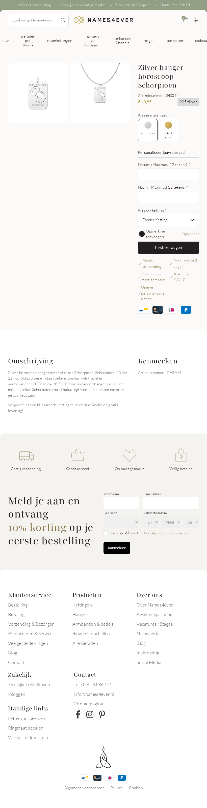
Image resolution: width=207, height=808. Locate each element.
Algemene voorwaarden (84, 787)
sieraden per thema (28, 40)
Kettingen (82, 605)
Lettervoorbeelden (26, 718)
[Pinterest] (102, 714)
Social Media (149, 662)
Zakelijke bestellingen (29, 684)
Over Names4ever (155, 605)
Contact (16, 662)
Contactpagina (88, 703)
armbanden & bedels (122, 40)
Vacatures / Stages (155, 624)
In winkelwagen (168, 247)
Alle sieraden (85, 643)
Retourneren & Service (30, 633)
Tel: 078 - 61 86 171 (93, 684)
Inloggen (16, 694)
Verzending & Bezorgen (31, 624)
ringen (149, 40)
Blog (12, 652)
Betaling (16, 614)
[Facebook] (78, 714)
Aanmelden (117, 547)
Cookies (136, 787)
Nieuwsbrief (149, 633)
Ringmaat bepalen (25, 728)
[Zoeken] (62, 20)
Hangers (81, 614)
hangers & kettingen (92, 40)
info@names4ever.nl (94, 694)
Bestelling (18, 605)
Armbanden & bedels (93, 624)
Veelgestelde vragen (28, 643)
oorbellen (175, 40)
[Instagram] (90, 714)
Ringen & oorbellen (91, 633)
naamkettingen (59, 40)
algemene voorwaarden (171, 533)
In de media (148, 652)
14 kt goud (168, 135)
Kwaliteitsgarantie (154, 614)
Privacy (117, 787)
